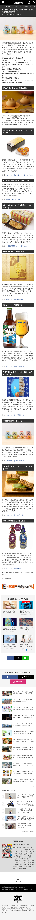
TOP (3, 6)
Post (18, 658)
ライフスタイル (10, 6)
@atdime (11, 676)
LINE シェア (25, 658)
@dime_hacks (19, 681)
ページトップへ (18, 881)
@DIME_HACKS (27, 676)
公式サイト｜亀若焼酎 (13, 568)
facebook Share (10, 658)
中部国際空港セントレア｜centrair (17, 246)
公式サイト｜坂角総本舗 (14, 299)
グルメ (17, 6)
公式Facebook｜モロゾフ (15, 199)
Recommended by (21, 650)
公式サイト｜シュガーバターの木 (17, 515)
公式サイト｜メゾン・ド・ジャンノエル (19, 175)
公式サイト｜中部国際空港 (15, 366)
